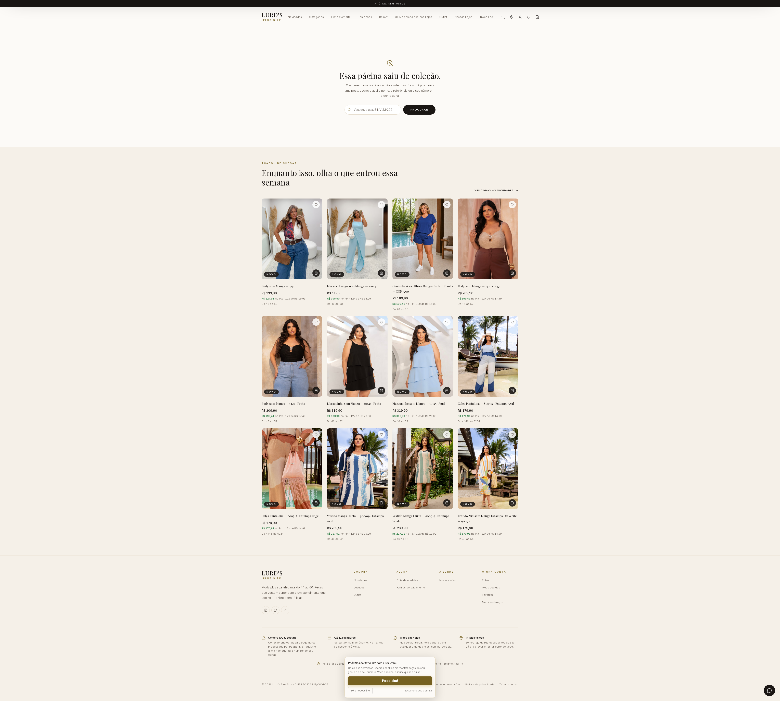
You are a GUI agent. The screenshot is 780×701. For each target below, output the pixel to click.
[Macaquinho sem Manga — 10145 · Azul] (422, 356)
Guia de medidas (407, 580)
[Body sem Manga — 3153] (292, 239)
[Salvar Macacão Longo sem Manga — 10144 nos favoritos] (381, 204)
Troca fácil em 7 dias (390, 3)
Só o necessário (360, 690)
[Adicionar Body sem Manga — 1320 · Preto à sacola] (316, 390)
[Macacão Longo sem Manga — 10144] (357, 239)
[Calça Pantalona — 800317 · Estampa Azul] (488, 356)
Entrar (486, 580)
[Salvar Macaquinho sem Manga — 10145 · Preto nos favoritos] (381, 322)
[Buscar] (503, 17)
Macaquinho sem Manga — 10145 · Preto (354, 404)
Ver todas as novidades (494, 190)
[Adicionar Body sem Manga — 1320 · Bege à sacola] (512, 273)
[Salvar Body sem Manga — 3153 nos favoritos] (316, 204)
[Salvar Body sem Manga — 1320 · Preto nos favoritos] (316, 322)
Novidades (295, 16)
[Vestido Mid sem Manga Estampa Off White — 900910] (488, 468)
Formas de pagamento (410, 587)
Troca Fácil (487, 16)
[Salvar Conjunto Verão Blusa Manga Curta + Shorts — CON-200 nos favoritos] (447, 204)
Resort (383, 16)
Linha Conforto (341, 16)
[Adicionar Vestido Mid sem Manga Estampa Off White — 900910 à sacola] (512, 503)
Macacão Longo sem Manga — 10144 (351, 286)
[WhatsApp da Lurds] (275, 610)
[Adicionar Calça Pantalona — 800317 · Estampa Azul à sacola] (512, 390)
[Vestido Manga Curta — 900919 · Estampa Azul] (357, 468)
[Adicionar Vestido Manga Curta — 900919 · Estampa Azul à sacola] (381, 503)
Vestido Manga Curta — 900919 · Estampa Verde (420, 518)
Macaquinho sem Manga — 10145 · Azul (418, 404)
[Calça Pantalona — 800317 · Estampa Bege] (292, 468)
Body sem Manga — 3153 (278, 286)
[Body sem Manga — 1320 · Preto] (292, 356)
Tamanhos (365, 16)
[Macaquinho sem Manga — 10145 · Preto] (357, 356)
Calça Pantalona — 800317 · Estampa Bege (290, 516)
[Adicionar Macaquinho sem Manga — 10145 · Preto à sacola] (381, 390)
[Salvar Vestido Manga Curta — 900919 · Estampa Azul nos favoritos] (381, 434)
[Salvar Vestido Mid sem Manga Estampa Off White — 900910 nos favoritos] (512, 434)
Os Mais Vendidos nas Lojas (413, 16)
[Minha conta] (520, 17)
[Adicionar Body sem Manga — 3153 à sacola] (316, 273)
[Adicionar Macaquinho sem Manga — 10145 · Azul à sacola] (447, 390)
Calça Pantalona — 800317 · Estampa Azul (486, 404)
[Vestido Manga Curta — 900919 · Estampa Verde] (422, 468)
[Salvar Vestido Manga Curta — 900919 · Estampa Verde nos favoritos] (447, 434)
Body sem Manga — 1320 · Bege (479, 286)
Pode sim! (390, 681)
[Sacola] (537, 17)
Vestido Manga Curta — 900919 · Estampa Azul (355, 518)
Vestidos (359, 587)
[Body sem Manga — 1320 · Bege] (488, 239)
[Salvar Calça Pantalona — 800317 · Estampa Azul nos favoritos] (512, 322)
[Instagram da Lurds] (266, 610)
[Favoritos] (529, 17)
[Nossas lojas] (512, 17)
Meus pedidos (491, 587)
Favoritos (488, 594)
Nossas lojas (447, 580)
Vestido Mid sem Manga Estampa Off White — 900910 (487, 518)
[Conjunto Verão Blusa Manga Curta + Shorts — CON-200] (422, 239)
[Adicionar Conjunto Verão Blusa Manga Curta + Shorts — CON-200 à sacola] (447, 273)
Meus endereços (493, 602)
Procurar (419, 109)
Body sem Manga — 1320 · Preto (283, 404)
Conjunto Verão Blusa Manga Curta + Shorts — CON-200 (422, 288)
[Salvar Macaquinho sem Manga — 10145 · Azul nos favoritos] (447, 322)
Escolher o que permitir (418, 690)
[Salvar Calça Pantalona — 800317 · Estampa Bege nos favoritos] (316, 434)
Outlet (443, 16)
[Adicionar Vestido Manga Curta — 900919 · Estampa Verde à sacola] (447, 503)
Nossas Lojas (463, 16)
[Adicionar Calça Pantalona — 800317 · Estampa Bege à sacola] (316, 503)
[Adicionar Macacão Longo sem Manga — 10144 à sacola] (381, 273)
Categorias (316, 16)
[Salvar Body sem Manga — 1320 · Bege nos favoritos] (512, 204)
